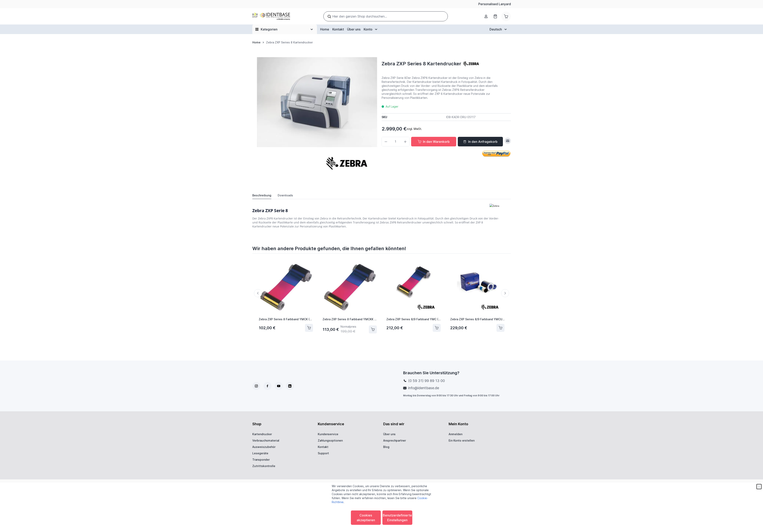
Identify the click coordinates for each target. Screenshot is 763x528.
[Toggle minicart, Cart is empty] (506, 16)
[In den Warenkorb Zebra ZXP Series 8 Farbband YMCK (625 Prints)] (309, 328)
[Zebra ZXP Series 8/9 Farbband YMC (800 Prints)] (413, 287)
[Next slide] (505, 293)
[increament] (405, 141)
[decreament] (386, 141)
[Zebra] (471, 64)
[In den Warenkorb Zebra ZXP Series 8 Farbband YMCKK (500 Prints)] (373, 329)
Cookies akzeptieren (366, 517)
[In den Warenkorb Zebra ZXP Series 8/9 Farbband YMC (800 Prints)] (437, 328)
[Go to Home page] (271, 16)
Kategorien (269, 29)
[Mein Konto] (486, 16)
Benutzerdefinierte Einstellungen (397, 517)
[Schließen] (759, 486)
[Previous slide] (258, 293)
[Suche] (329, 17)
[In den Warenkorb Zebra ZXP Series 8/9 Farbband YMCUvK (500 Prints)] (500, 328)
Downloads (285, 195)
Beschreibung (261, 195)
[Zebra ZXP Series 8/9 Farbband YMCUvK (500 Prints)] (477, 287)
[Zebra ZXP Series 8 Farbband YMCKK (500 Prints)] (350, 287)
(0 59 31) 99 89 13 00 (426, 381)
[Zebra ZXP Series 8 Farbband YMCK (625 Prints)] (286, 287)
